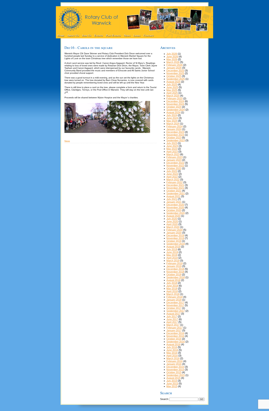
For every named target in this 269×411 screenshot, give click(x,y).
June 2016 (172, 350)
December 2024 (175, 101)
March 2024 (172, 123)
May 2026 (171, 59)
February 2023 (174, 157)
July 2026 (171, 53)
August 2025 (173, 81)
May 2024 (171, 121)
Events (98, 35)
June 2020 (172, 221)
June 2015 (172, 383)
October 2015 (173, 372)
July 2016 (171, 347)
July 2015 (171, 380)
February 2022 (174, 182)
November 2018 (175, 271)
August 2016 (173, 344)
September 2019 (175, 244)
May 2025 (171, 90)
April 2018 (172, 291)
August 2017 (173, 313)
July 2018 (171, 283)
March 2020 (172, 227)
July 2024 (171, 115)
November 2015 (175, 369)
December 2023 (175, 132)
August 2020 (173, 216)
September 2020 (175, 213)
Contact (149, 35)
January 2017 (174, 330)
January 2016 (174, 364)
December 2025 (175, 70)
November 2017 (175, 305)
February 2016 (174, 361)
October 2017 (173, 308)
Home (60, 35)
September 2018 (175, 277)
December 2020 (175, 204)
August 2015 (173, 378)
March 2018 (172, 294)
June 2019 (172, 252)
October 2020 (173, 210)
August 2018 (173, 280)
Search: (164, 399)
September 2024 (175, 109)
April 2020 (172, 224)
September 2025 (175, 79)
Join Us (86, 35)
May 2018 (171, 288)
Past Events (113, 35)
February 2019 (174, 263)
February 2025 (174, 98)
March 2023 (172, 154)
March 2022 (172, 179)
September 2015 (175, 375)
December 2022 (175, 162)
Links (137, 35)
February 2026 (174, 65)
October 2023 (173, 137)
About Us (73, 35)
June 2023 (172, 146)
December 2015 (175, 367)
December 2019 (175, 235)
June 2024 (172, 118)
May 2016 (171, 353)
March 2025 (172, 95)
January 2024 (174, 129)
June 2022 (172, 174)
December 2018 (175, 269)
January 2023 (174, 160)
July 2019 (171, 249)
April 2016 (172, 355)
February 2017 (174, 327)
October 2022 (173, 168)
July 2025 (171, 84)
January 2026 (174, 67)
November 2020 (175, 207)
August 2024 (173, 112)
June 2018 (172, 285)
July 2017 (171, 316)
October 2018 (173, 274)
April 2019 (172, 258)
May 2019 (171, 255)
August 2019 (173, 246)
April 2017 (172, 322)
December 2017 (175, 302)
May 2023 (171, 149)
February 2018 (174, 297)
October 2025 (173, 76)
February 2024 (174, 126)
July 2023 (171, 143)
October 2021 (173, 190)
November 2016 (175, 336)
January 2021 (174, 202)
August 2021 (173, 196)
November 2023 (175, 135)
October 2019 (173, 241)
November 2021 (175, 188)
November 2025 (175, 73)
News (127, 35)
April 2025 (172, 93)
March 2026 (172, 62)
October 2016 (173, 339)
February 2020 (174, 230)
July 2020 (171, 218)
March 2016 (172, 358)
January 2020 (174, 232)
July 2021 (171, 199)
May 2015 (171, 386)
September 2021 (175, 193)
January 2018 (174, 299)
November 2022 (175, 165)
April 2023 (172, 151)
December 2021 (175, 185)
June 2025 (172, 87)
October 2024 (173, 107)
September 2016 (175, 341)
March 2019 (172, 260)
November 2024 (175, 104)
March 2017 (172, 325)
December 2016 (175, 333)
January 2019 (174, 266)
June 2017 (172, 319)
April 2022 (172, 176)
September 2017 (175, 311)
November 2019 (175, 238)
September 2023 (175, 140)
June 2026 (172, 56)
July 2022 (171, 171)
